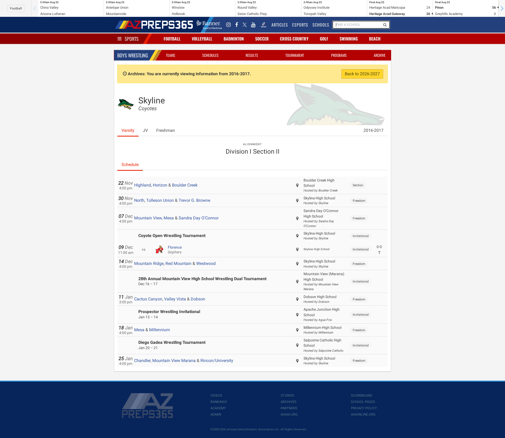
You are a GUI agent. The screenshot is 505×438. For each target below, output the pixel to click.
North (139, 200)
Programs (339, 55)
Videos (216, 395)
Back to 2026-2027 (362, 73)
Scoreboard (361, 395)
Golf (324, 39)
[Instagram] (228, 25)
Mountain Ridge (149, 263)
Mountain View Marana (174, 360)
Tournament (294, 55)
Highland (142, 185)
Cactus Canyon (148, 298)
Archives (288, 402)
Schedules (210, 55)
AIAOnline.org (363, 414)
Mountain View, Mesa (154, 217)
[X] (244, 25)
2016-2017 (373, 130)
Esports (300, 25)
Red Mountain (178, 263)
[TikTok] (263, 25)
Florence (175, 249)
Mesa (139, 329)
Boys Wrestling (132, 55)
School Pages (363, 402)
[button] (502, 8)
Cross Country (294, 39)
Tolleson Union (160, 200)
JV (145, 130)
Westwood (206, 263)
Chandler (142, 360)
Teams (170, 55)
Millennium (159, 329)
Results (252, 55)
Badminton (234, 39)
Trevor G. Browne (194, 200)
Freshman (165, 130)
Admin (215, 414)
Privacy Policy (364, 408)
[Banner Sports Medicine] (209, 24)
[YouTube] (253, 25)
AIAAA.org (289, 414)
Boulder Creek (185, 185)
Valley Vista (175, 298)
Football (16, 8)
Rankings (218, 402)
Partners (289, 408)
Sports (132, 38)
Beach (375, 39)
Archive (380, 55)
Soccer (262, 39)
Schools (320, 25)
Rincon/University (216, 360)
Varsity (128, 130)
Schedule (130, 164)
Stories (287, 395)
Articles (279, 25)
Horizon (160, 185)
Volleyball (202, 39)
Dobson (198, 298)
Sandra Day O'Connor (199, 217)
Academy (218, 408)
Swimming (349, 39)
